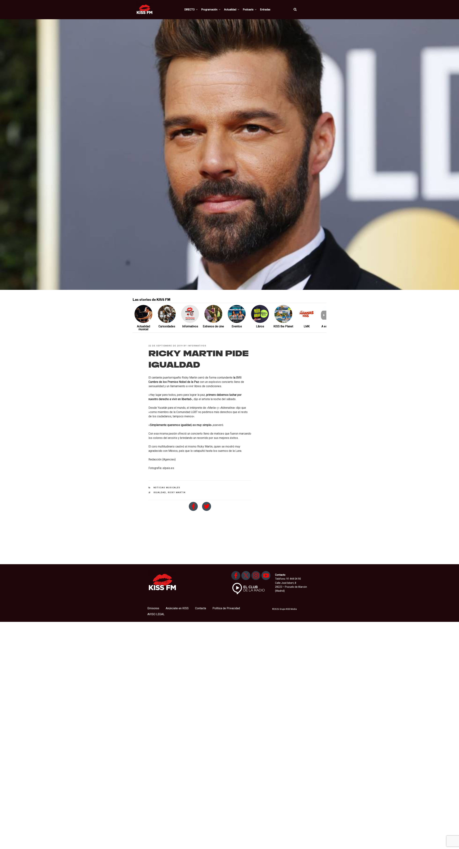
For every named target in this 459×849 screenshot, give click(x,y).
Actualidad (230, 9)
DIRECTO (189, 9)
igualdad (159, 492)
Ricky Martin (177, 492)
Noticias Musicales (166, 487)
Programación (209, 9)
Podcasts (248, 9)
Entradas (265, 9)
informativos (197, 346)
